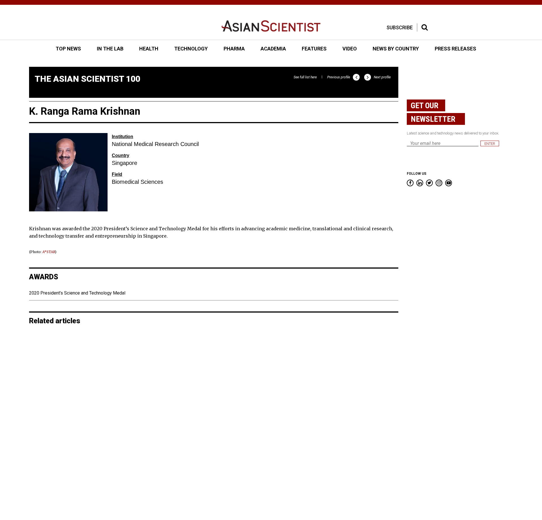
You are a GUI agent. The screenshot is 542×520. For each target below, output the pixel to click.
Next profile (382, 77)
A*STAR (48, 252)
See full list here (305, 77)
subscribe (399, 27)
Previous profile (338, 77)
